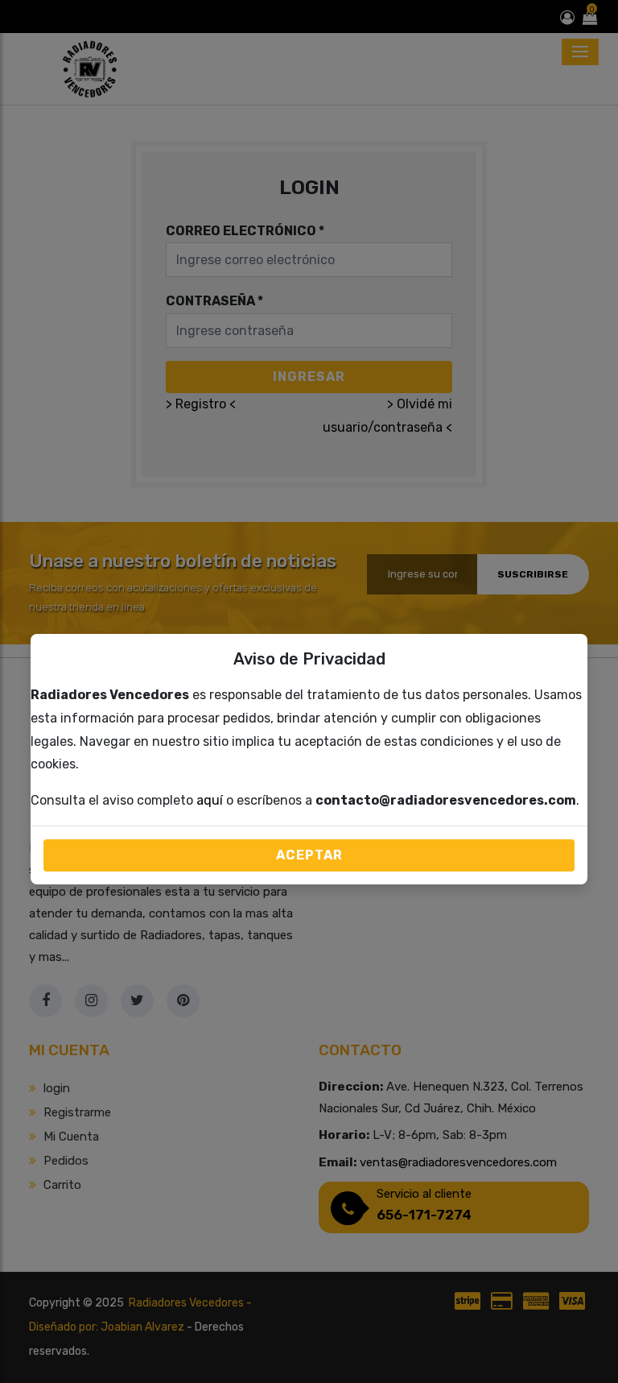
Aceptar (309, 855)
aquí (209, 800)
